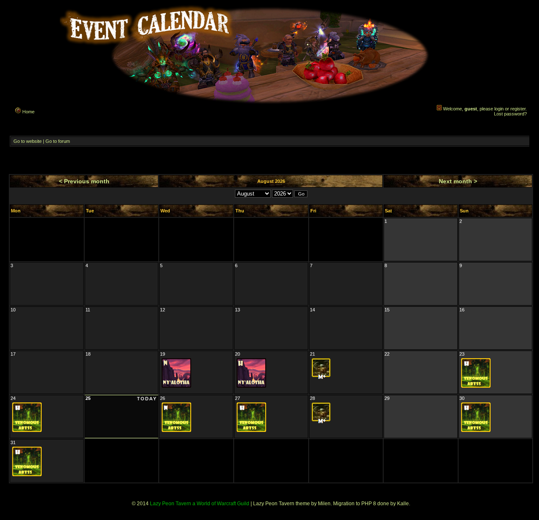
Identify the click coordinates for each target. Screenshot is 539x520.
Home (28, 111)
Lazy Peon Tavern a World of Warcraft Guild (199, 504)
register (518, 108)
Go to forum (57, 141)
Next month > (458, 181)
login (499, 108)
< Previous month (84, 181)
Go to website (27, 141)
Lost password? (510, 113)
